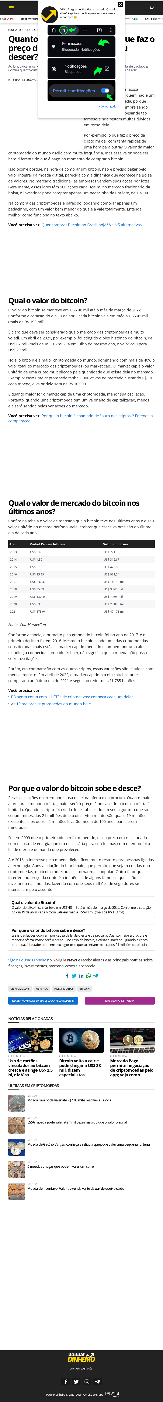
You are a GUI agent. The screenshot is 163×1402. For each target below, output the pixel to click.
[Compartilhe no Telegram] (95, 975)
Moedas (32, 1096)
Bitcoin (84, 989)
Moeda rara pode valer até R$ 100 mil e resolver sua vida (69, 1100)
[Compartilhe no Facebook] (67, 975)
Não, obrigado (107, 106)
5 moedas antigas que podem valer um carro (60, 1167)
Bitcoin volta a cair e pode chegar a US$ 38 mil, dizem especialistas (80, 1068)
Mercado (42, 989)
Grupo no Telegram (97, 1381)
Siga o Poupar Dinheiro (27, 959)
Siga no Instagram (87, 1381)
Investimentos (63, 989)
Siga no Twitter (76, 1381)
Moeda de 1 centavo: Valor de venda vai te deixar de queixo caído (75, 1189)
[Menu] (11, 7)
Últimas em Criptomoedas (33, 1085)
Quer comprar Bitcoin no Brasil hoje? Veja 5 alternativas (92, 224)
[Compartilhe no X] (74, 975)
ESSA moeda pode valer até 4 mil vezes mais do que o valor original (77, 1122)
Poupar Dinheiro (19, 30)
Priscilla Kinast (24, 80)
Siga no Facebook (65, 1381)
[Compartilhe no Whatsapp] (88, 975)
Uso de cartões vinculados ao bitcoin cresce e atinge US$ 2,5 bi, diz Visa (30, 1068)
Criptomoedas (20, 989)
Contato (75, 1368)
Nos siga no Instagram (119, 1000)
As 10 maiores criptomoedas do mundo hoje (51, 704)
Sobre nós (86, 1368)
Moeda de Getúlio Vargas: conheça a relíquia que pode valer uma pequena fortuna (88, 1144)
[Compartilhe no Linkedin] (81, 975)
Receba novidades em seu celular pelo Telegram (43, 1000)
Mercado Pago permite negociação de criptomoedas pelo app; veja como (131, 1068)
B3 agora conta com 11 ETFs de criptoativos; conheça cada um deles (72, 697)
